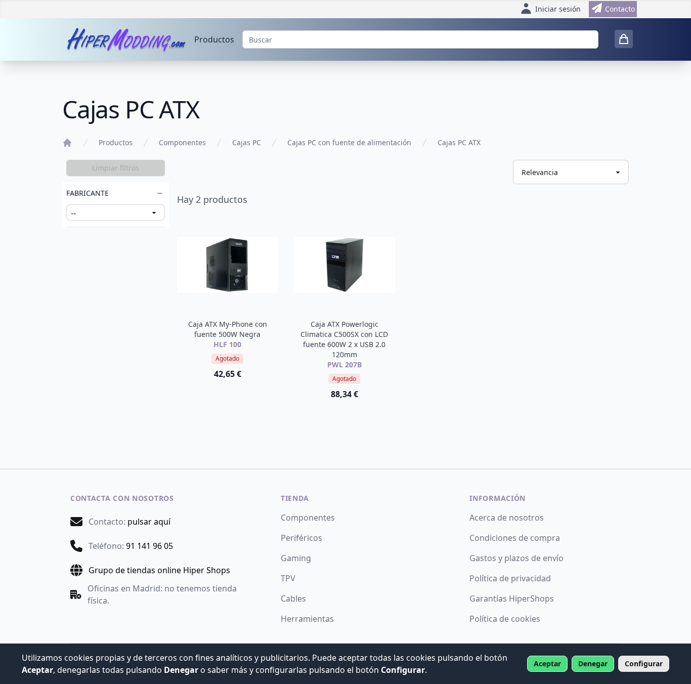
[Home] (67, 143)
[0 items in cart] (624, 39)
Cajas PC (246, 142)
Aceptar (547, 663)
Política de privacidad (510, 578)
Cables (293, 598)
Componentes (182, 142)
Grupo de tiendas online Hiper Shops (159, 570)
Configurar (644, 663)
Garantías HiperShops (511, 598)
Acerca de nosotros (506, 517)
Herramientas (307, 618)
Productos (214, 39)
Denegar (593, 663)
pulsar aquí (148, 521)
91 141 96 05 (149, 545)
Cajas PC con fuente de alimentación (349, 142)
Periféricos (301, 537)
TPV (288, 578)
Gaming (296, 558)
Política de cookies (504, 618)
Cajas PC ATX (459, 142)
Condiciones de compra (514, 537)
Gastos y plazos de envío (516, 558)
